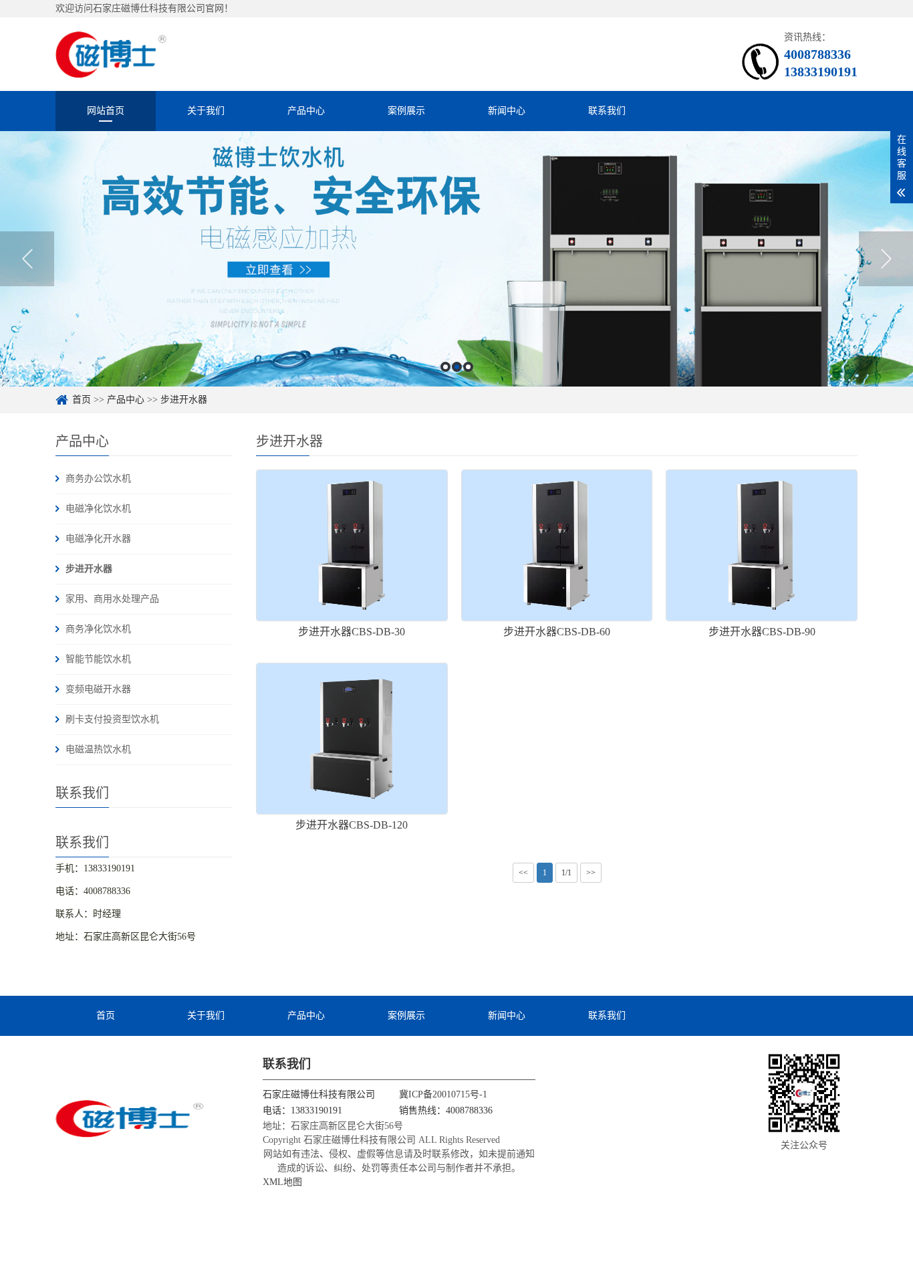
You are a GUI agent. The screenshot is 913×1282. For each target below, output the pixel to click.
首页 (81, 400)
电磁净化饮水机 (98, 509)
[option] (456, 259)
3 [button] (468, 366)
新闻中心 (506, 111)
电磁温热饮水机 (98, 749)
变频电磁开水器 (98, 689)
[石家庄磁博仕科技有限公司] (110, 54)
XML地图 (282, 1182)
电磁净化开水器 (98, 539)
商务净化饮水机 (98, 629)
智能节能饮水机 (98, 659)
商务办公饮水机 (98, 478)
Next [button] (886, 258)
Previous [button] (27, 258)
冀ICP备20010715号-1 (443, 1094)
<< (523, 872)
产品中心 (306, 111)
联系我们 (607, 111)
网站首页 (105, 111)
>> (591, 872)
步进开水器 (183, 400)
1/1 (566, 872)
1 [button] (445, 366)
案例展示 (406, 111)
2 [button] (456, 366)
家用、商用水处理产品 (112, 599)
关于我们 (206, 111)
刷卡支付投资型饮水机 (112, 719)
